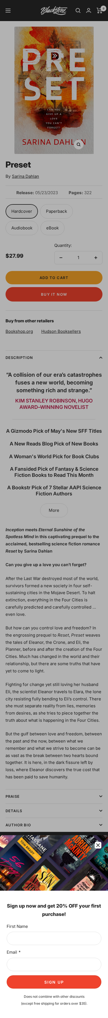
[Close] (98, 845)
